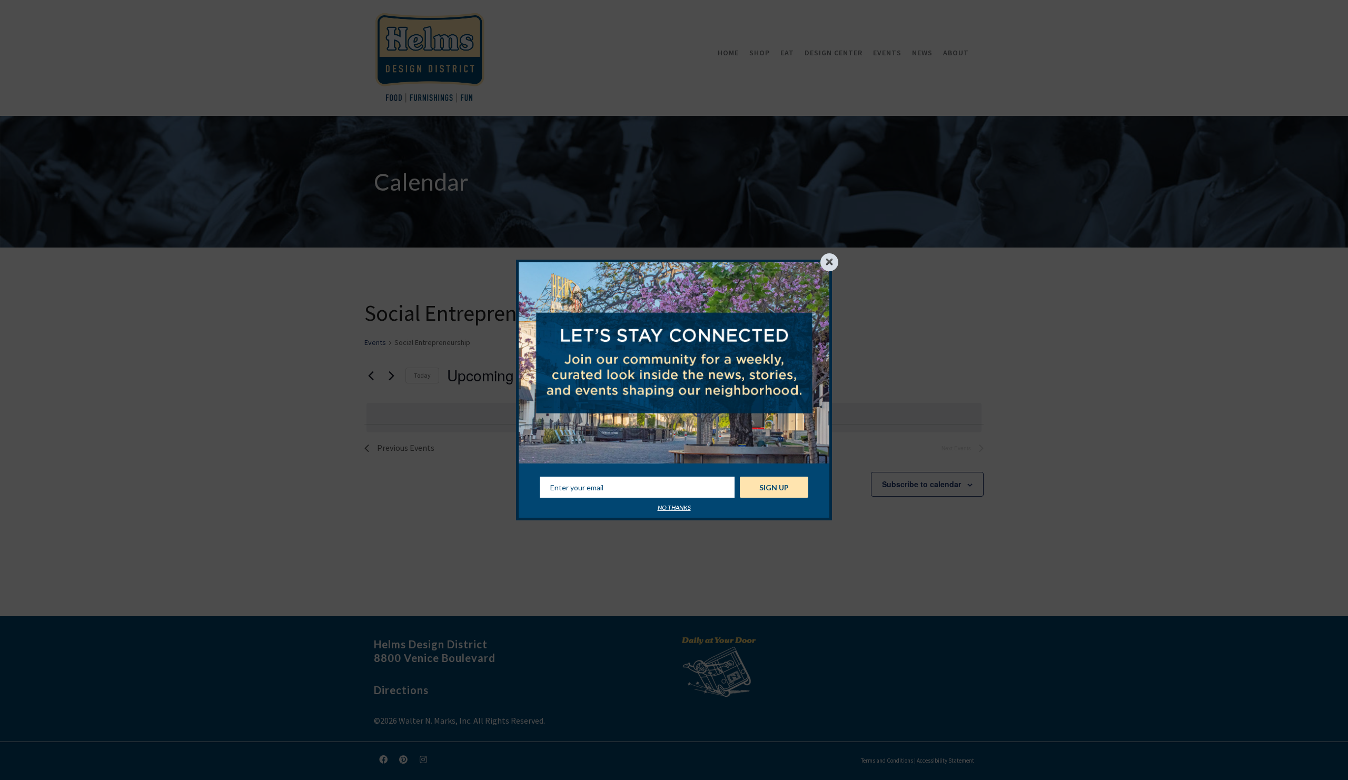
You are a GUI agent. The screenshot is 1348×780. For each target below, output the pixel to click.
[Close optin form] (829, 262)
